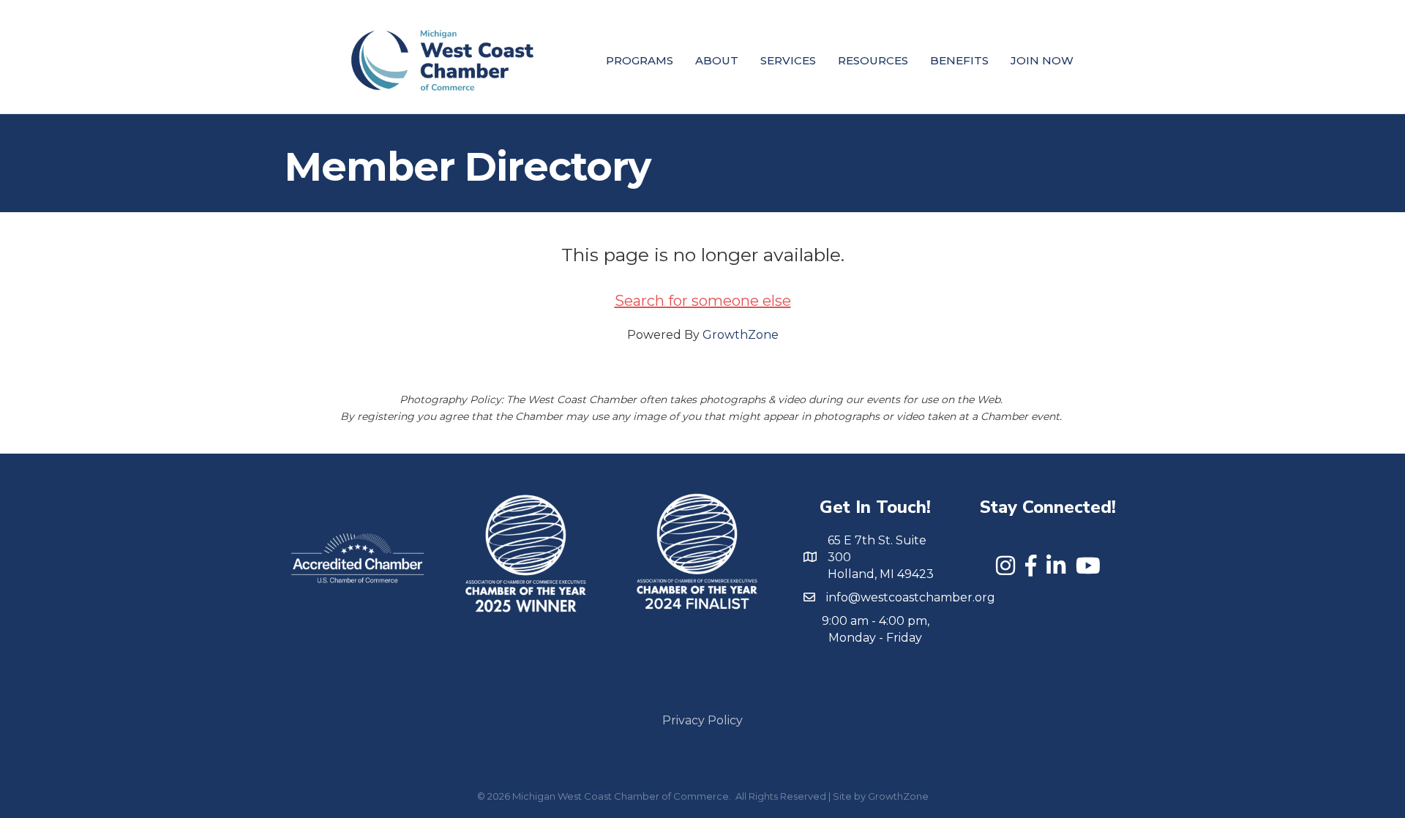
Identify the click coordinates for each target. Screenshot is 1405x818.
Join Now (1042, 60)
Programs (639, 60)
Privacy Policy (702, 720)
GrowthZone (740, 335)
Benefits (959, 60)
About (716, 60)
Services (788, 60)
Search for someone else (703, 300)
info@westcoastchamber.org (910, 597)
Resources (873, 60)
